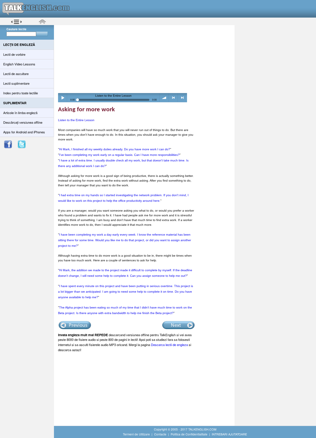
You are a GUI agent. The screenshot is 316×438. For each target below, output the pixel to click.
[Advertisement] (146, 59)
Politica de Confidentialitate (189, 434)
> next (182, 97)
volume (164, 97)
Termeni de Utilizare (136, 434)
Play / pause (62, 97)
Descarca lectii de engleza (169, 344)
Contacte (160, 434)
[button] (16, 23)
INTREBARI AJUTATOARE (229, 434)
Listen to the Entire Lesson (76, 120)
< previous (173, 97)
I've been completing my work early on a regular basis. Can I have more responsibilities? (119, 155)
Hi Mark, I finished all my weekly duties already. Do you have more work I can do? (114, 149)
